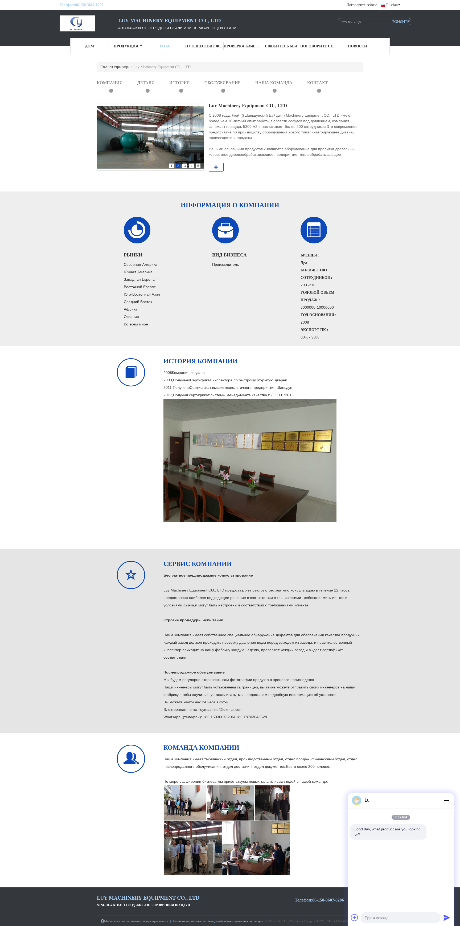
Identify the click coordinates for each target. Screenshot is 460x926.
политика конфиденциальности (147, 921)
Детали (146, 82)
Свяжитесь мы (281, 46)
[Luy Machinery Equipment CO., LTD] (89, 23)
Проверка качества (243, 46)
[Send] (446, 917)
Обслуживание (222, 82)
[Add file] (354, 917)
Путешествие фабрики (204, 46)
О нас (166, 46)
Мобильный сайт (115, 921)
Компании (110, 82)
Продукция (126, 46)
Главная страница (114, 66)
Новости (357, 46)
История (179, 82)
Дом (89, 46)
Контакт (317, 82)
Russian (392, 5)
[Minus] (446, 800)
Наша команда (274, 82)
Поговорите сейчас (362, 5)
